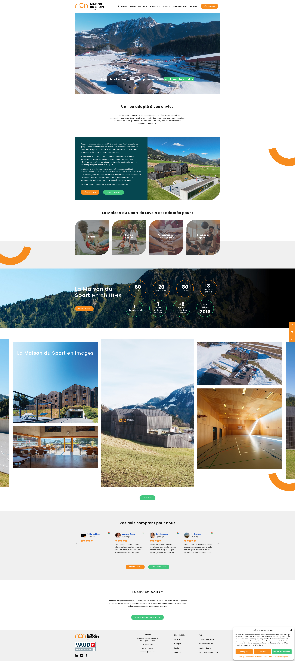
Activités (154, 6)
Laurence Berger (128, 534)
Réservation (209, 6)
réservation (90, 192)
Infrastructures (138, 6)
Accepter (244, 651)
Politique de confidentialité (264, 657)
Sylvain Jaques (162, 534)
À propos (122, 6)
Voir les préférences (281, 651)
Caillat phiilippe (93, 534)
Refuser (262, 651)
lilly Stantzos (196, 534)
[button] (290, 630)
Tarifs (176, 648)
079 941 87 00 (148, 648)
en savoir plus (114, 192)
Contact (177, 652)
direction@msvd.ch (147, 652)
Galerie (166, 6)
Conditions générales (207, 639)
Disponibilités (179, 635)
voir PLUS (147, 498)
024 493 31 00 (148, 644)
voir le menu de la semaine (147, 617)
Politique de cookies (246, 657)
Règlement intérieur (206, 644)
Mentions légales (281, 657)
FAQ (200, 635)
